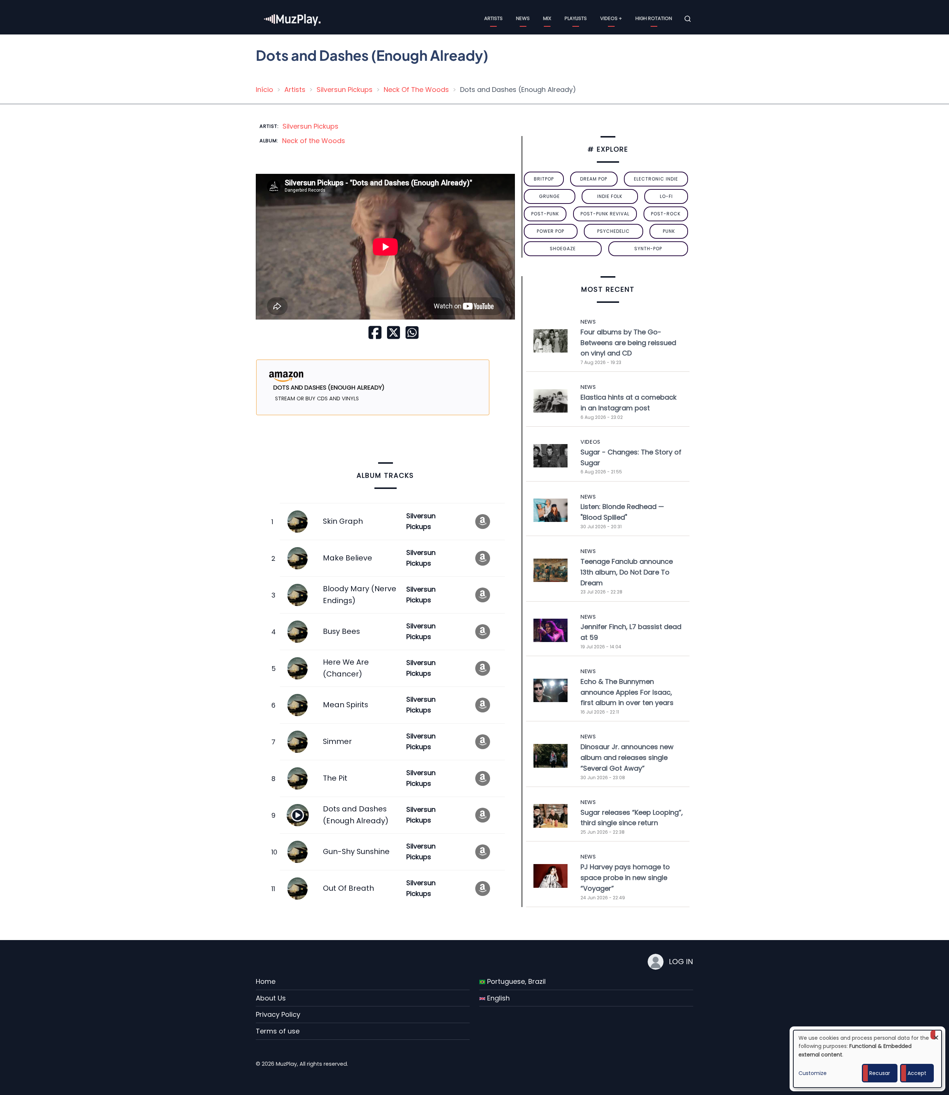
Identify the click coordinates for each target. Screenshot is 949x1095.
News (523, 18)
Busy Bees (341, 631)
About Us (271, 998)
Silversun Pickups (345, 89)
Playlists (576, 18)
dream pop (593, 179)
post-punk (545, 214)
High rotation (653, 18)
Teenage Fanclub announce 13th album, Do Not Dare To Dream (627, 572)
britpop (544, 179)
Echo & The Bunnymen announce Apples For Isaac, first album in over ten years (627, 692)
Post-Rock (666, 214)
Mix (547, 18)
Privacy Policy (278, 1014)
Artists (493, 18)
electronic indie (656, 179)
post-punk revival (605, 214)
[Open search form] (687, 18)
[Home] (293, 18)
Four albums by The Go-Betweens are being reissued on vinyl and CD (628, 342)
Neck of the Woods (313, 140)
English (497, 998)
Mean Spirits (345, 704)
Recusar (879, 1073)
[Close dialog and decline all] (936, 1034)
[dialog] (867, 1059)
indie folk (609, 196)
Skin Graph (343, 521)
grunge (549, 196)
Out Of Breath (348, 888)
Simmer (337, 741)
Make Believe (347, 558)
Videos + (611, 18)
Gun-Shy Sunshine (356, 851)
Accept (916, 1073)
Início (264, 89)
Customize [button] (812, 1073)
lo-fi (666, 196)
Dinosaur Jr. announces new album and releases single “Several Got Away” (627, 757)
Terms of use (278, 1031)
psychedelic (613, 231)
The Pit (335, 778)
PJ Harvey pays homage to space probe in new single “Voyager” (625, 877)
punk (669, 231)
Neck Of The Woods (416, 89)
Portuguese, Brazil (515, 981)
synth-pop (648, 248)
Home (265, 981)
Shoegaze (563, 248)
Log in (681, 961)
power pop (550, 231)
